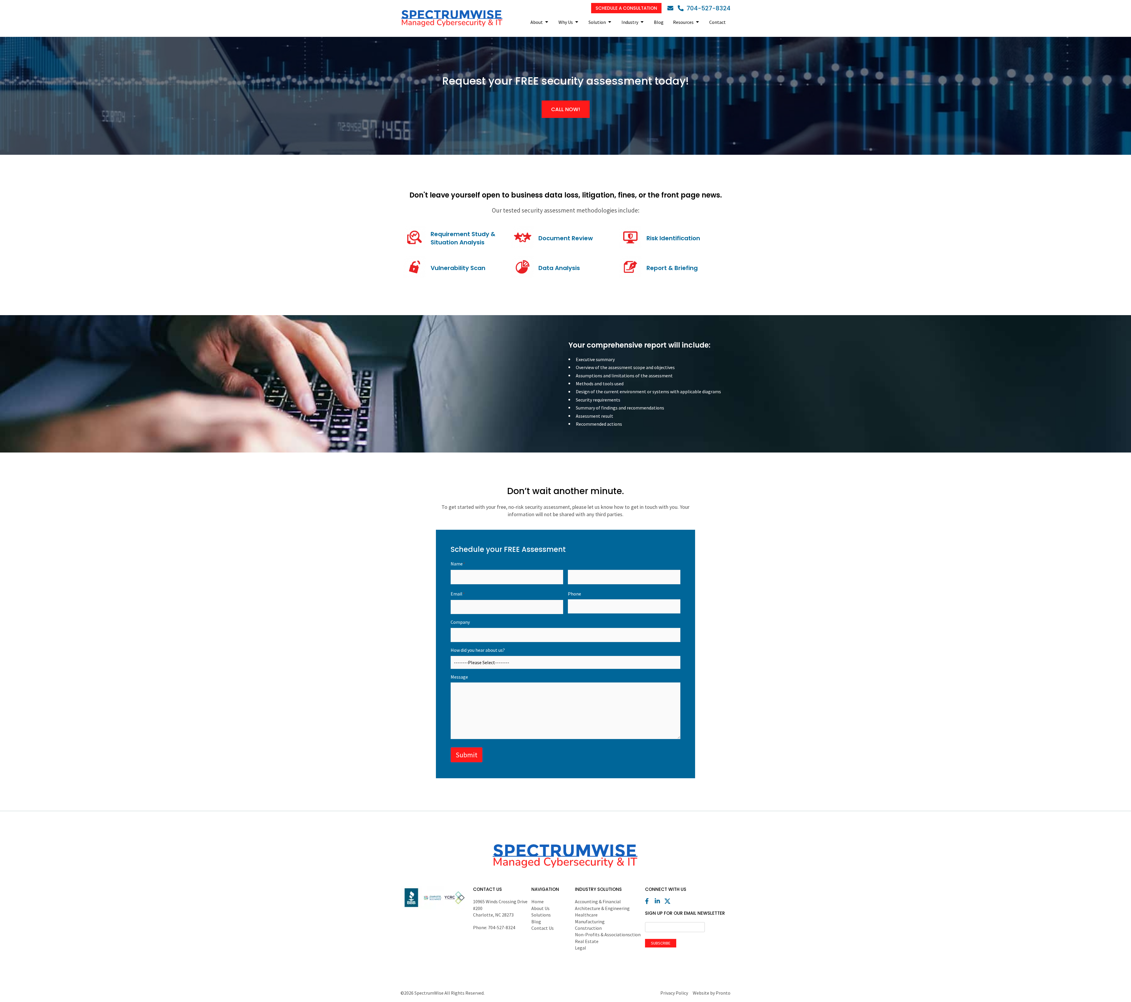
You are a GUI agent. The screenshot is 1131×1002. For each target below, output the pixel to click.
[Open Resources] (697, 22)
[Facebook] (649, 901)
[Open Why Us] (576, 22)
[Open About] (546, 22)
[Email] (671, 8)
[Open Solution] (609, 22)
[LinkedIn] (659, 901)
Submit (466, 754)
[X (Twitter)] (668, 901)
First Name (507, 585)
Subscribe (660, 943)
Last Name (624, 585)
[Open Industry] (642, 22)
